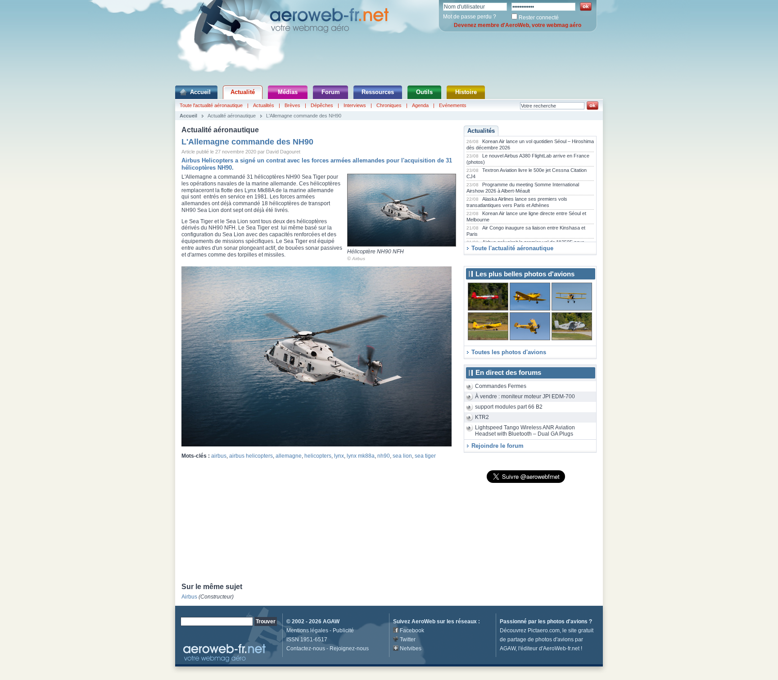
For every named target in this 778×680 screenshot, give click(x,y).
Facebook (412, 630)
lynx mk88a (361, 456)
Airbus (358, 258)
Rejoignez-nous (349, 648)
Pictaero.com (544, 630)
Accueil (200, 92)
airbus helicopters (251, 456)
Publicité (343, 630)
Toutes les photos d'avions (508, 352)
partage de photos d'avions (540, 639)
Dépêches (322, 105)
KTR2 (482, 417)
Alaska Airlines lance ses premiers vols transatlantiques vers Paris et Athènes (516, 202)
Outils (424, 92)
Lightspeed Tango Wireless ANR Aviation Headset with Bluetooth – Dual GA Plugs (525, 430)
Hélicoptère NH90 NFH (375, 251)
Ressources (378, 92)
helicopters (317, 456)
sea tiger (425, 456)
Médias (288, 92)
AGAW (331, 621)
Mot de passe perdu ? (469, 17)
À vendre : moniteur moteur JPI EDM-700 (525, 396)
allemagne (289, 456)
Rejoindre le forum (497, 445)
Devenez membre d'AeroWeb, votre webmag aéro (517, 25)
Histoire (466, 92)
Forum (330, 92)
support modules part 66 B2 (509, 407)
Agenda (420, 105)
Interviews (355, 105)
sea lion (402, 456)
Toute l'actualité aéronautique (211, 105)
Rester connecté (539, 17)
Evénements (452, 105)
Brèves (292, 105)
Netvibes (410, 648)
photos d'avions (567, 621)
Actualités (263, 105)
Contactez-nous (305, 648)
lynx (339, 456)
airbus (218, 456)
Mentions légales (307, 630)
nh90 (383, 456)
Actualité (243, 92)
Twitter (408, 639)
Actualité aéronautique (232, 115)
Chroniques (389, 105)
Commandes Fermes (500, 386)
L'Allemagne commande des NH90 (303, 115)
